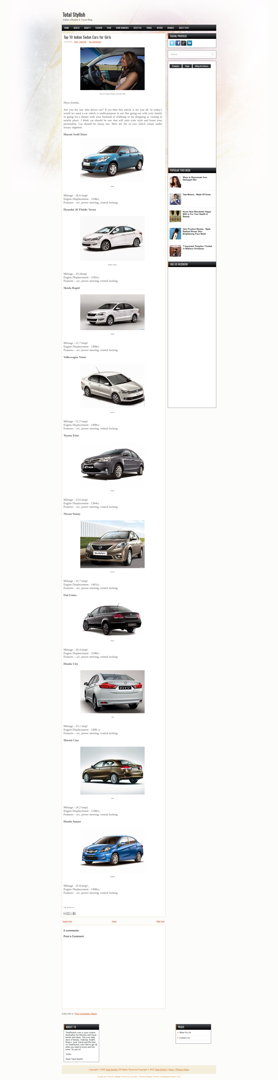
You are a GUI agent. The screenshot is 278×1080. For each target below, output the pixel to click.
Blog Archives (201, 66)
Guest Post (184, 27)
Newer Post (67, 921)
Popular (175, 66)
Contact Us (184, 1038)
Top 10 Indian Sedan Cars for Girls (87, 37)
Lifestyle (137, 27)
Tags (187, 66)
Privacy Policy (182, 1069)
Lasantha (133, 1077)
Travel (149, 27)
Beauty (87, 27)
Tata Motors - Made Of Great (196, 194)
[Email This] (65, 913)
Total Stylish (74, 14)
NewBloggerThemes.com (170, 1077)
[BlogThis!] (68, 913)
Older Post (160, 921)
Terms (171, 1069)
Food (109, 27)
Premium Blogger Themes (149, 1077)
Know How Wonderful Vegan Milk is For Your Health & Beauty (197, 214)
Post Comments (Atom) (86, 1014)
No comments (95, 42)
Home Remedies (122, 27)
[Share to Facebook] (74, 913)
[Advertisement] (194, 118)
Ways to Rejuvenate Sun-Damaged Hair (195, 178)
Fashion (98, 27)
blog (76, 42)
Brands (170, 27)
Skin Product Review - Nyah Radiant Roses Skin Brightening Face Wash (196, 231)
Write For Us (185, 1032)
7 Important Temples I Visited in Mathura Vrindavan (197, 247)
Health (76, 27)
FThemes (110, 1077)
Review (160, 27)
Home (66, 27)
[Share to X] (71, 913)
